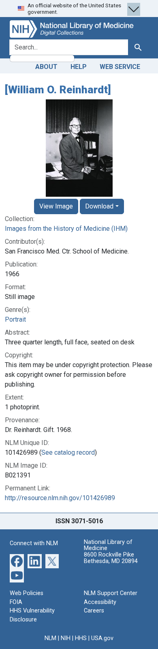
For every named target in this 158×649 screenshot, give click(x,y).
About (46, 67)
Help (78, 67)
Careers (94, 610)
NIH (65, 638)
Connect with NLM (34, 543)
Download (99, 206)
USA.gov (102, 638)
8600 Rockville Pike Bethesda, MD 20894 (111, 558)
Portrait (15, 319)
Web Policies (26, 593)
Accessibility (100, 602)
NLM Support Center (110, 593)
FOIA (16, 602)
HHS (81, 638)
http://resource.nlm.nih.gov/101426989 (60, 498)
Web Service (120, 67)
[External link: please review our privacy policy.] (17, 561)
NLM (50, 638)
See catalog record (68, 452)
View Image (56, 206)
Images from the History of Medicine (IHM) (66, 228)
